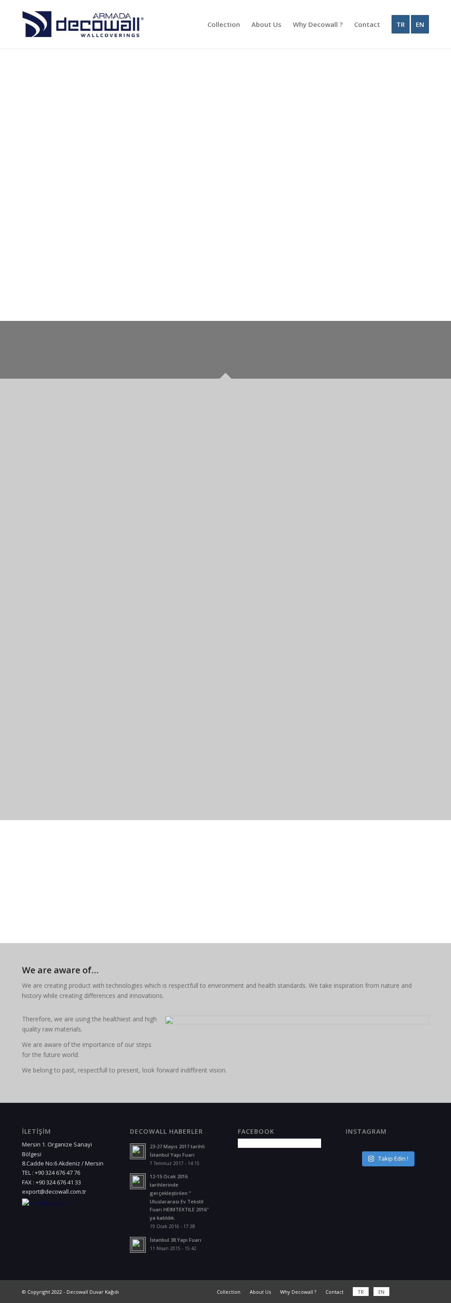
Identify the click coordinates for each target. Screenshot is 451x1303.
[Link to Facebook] (409, 1291)
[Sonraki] (265, 147)
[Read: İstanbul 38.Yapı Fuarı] (138, 1245)
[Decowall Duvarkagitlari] (83, 24)
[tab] (53, 353)
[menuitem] (224, 24)
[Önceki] (42, 147)
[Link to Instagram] (422, 1291)
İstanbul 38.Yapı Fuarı (175, 1239)
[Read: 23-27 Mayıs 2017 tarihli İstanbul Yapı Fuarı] (138, 1151)
